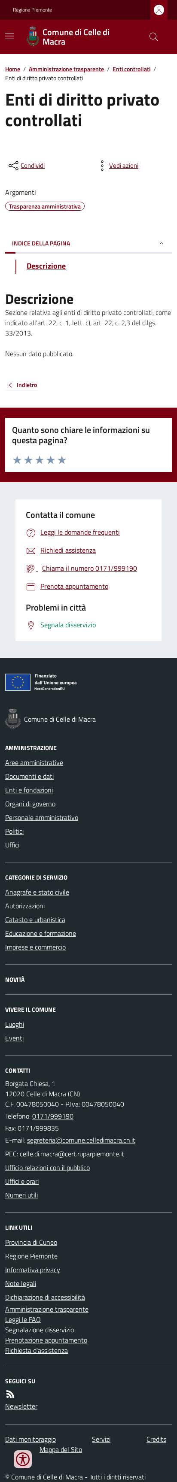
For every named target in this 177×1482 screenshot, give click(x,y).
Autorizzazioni (25, 906)
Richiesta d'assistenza (36, 1350)
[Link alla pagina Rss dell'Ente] (10, 1394)
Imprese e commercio (35, 947)
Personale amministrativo (41, 817)
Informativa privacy (32, 1269)
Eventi (14, 1038)
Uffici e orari (22, 1181)
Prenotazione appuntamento (46, 1340)
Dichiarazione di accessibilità (45, 1297)
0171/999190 (52, 1116)
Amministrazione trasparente (66, 68)
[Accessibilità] (23, 1459)
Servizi (101, 1439)
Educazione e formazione (40, 933)
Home (12, 68)
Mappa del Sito (61, 1449)
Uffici (12, 845)
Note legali (20, 1283)
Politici (14, 831)
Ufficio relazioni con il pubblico (47, 1167)
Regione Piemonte (32, 10)
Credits (156, 1439)
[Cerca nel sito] (150, 37)
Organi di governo (30, 803)
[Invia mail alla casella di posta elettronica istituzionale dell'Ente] (81, 1140)
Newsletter (21, 1406)
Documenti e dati (29, 776)
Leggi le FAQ (23, 1319)
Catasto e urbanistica (35, 919)
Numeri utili (21, 1195)
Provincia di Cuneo (31, 1242)
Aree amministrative (34, 762)
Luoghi (14, 1024)
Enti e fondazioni (29, 790)
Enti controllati (131, 68)
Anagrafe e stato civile (37, 892)
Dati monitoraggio (30, 1439)
